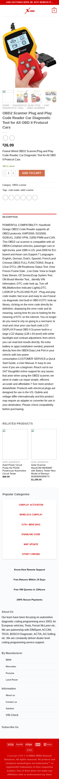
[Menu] (4, 11)
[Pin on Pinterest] (29, 197)
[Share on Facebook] (11, 197)
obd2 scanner (27, 190)
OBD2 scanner (36, 108)
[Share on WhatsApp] (5, 197)
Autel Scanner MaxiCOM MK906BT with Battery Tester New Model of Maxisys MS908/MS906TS (43, 471)
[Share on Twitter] (17, 197)
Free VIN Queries (23, 589)
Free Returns (21, 579)
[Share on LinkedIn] (35, 197)
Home (5, 105)
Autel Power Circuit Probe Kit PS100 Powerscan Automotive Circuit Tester (14, 469)
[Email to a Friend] (23, 197)
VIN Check (12, 715)
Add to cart (31, 173)
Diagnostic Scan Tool (27, 105)
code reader (13, 190)
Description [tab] (10, 217)
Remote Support (36, 569)
